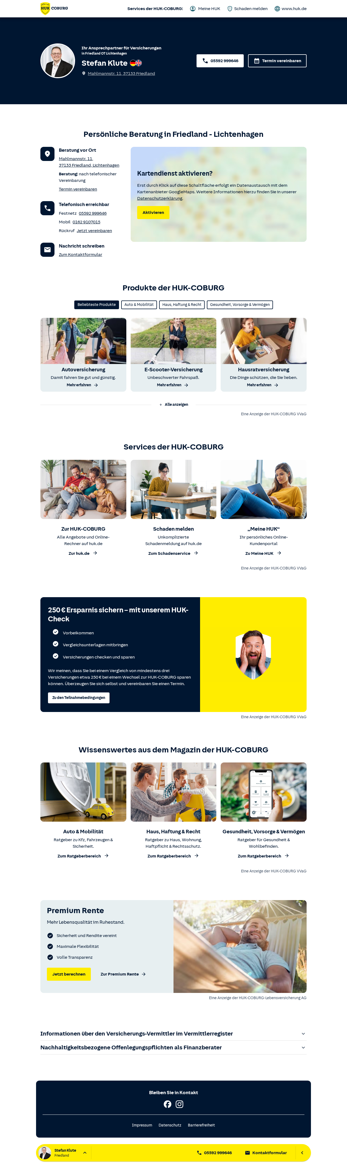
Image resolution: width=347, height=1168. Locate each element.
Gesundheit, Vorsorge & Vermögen (240, 305)
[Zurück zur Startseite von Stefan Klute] (54, 8)
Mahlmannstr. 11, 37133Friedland (121, 73)
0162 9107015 (86, 222)
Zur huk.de (79, 553)
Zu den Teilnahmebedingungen (78, 698)
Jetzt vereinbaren (94, 230)
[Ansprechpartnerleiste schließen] (302, 1152)
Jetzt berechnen (68, 974)
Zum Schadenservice (169, 553)
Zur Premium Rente (120, 974)
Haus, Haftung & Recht (181, 305)
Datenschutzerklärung (159, 198)
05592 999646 (224, 60)
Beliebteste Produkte (97, 305)
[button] (173, 404)
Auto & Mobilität (139, 305)
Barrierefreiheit (201, 1125)
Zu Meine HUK (259, 553)
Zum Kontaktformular (80, 254)
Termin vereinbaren (281, 60)
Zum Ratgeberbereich (79, 856)
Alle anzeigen (176, 405)
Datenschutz (170, 1125)
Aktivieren (153, 212)
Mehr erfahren (79, 385)
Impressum (142, 1125)
